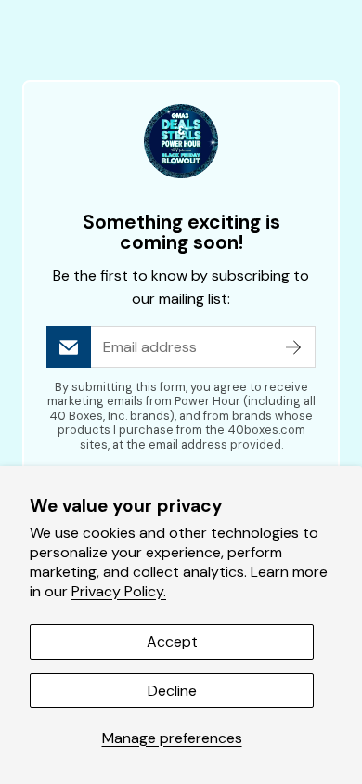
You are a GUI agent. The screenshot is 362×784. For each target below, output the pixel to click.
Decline (172, 690)
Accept (172, 641)
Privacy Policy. (118, 591)
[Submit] (293, 347)
